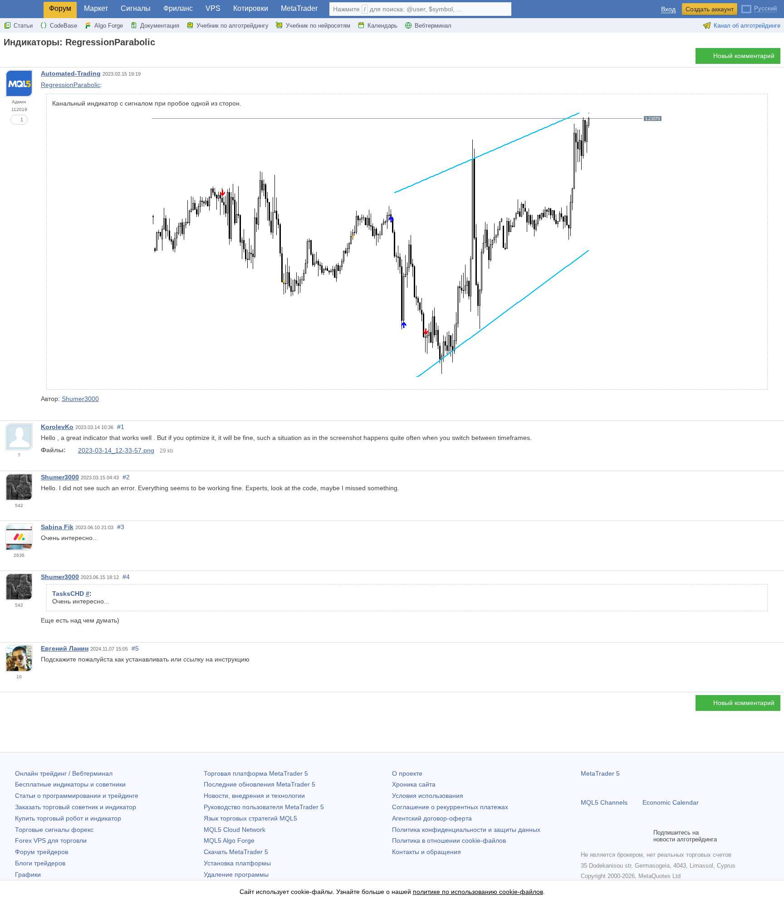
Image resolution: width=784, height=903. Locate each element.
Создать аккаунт (710, 9)
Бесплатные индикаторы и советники (70, 784)
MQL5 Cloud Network (234, 829)
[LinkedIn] (644, 836)
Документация (159, 25)
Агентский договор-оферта (432, 818)
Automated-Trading (71, 73)
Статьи (23, 25)
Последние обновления (259, 784)
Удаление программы (236, 874)
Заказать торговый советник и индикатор (75, 807)
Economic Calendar (670, 802)
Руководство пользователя (264, 807)
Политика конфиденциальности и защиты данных (466, 829)
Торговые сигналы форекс (54, 829)
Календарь (382, 25)
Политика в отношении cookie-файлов (449, 840)
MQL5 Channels (604, 802)
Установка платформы (237, 863)
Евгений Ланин (64, 648)
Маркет (96, 8)
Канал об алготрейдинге (747, 25)
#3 (120, 527)
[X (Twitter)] (615, 836)
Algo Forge (108, 25)
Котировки (250, 8)
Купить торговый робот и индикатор (68, 818)
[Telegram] (600, 836)
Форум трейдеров (41, 851)
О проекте (407, 773)
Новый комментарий (743, 55)
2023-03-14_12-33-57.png (116, 450)
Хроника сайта (414, 784)
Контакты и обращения (426, 851)
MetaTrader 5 (600, 773)
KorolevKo (57, 426)
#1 (120, 426)
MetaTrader (299, 8)
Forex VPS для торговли (51, 840)
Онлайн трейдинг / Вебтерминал (64, 773)
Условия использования (427, 795)
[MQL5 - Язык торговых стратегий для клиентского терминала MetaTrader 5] (21, 9)
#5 (135, 648)
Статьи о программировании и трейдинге (76, 795)
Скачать (236, 851)
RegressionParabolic (70, 84)
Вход (668, 9)
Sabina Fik (57, 527)
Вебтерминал (433, 25)
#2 (126, 477)
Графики (28, 874)
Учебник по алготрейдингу (232, 25)
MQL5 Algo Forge (229, 840)
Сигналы (136, 8)
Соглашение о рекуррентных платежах (450, 807)
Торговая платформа (256, 773)
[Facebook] (586, 836)
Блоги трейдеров (40, 863)
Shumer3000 (80, 398)
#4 (126, 576)
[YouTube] (629, 836)
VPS (213, 8)
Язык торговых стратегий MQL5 (250, 818)
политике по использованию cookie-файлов (478, 891)
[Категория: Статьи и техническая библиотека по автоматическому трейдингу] (17, 58)
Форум (60, 8)
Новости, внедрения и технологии (254, 795)
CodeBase (63, 25)
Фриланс (178, 8)
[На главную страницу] (6, 58)
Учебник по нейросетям (318, 25)
